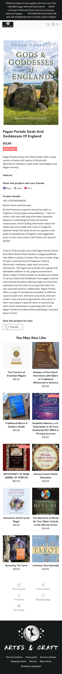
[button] (8, 24)
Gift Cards (19, 610)
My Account (19, 589)
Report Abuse (45, 661)
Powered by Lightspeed (31, 666)
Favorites (19, 599)
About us (33, 661)
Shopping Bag (43, 599)
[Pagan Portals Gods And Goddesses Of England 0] (31, 82)
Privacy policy (31, 657)
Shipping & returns (18, 661)
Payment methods (48, 657)
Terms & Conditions (14, 657)
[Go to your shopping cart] (54, 24)
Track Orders (43, 589)
